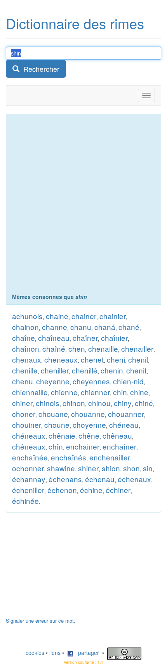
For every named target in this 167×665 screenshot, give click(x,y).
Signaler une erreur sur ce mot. (40, 620)
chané (128, 326)
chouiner (26, 424)
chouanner (126, 413)
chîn (56, 446)
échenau (100, 479)
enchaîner (119, 446)
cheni (116, 359)
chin (120, 392)
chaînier (114, 337)
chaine (57, 316)
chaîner (85, 337)
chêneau (117, 435)
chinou (99, 403)
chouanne (88, 413)
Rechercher (39, 69)
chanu (80, 326)
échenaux (134, 479)
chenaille (103, 348)
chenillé (84, 370)
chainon (25, 326)
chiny (123, 403)
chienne (64, 392)
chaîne (23, 337)
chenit (136, 370)
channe (54, 326)
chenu (22, 381)
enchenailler (109, 457)
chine (139, 392)
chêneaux (28, 446)
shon (131, 468)
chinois (47, 403)
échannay (28, 479)
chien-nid (128, 381)
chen (76, 348)
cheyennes (91, 381)
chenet (92, 359)
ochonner (28, 468)
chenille (25, 370)
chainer (83, 316)
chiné (144, 403)
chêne (88, 435)
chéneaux (28, 435)
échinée (25, 500)
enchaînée (30, 457)
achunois (27, 316)
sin (148, 468)
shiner (88, 468)
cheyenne (53, 381)
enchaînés (68, 457)
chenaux (26, 359)
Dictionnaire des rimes (75, 23)
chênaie (62, 435)
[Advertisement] (83, 205)
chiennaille (30, 392)
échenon (62, 489)
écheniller (28, 489)
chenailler (137, 348)
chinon (74, 403)
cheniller (55, 370)
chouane (53, 413)
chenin (112, 370)
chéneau (124, 424)
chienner (95, 392)
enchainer (82, 446)
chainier (112, 316)
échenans (65, 479)
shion (111, 468)
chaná (104, 326)
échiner (118, 489)
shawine (61, 468)
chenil (138, 359)
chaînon (25, 348)
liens (55, 652)
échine (91, 489)
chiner (22, 403)
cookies (35, 652)
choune (57, 424)
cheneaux (61, 359)
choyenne (89, 424)
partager (86, 652)
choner (23, 413)
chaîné (53, 348)
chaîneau (54, 337)
